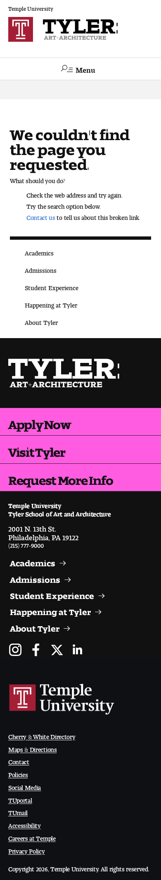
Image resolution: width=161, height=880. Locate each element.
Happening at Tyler (51, 303)
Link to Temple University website (62, 699)
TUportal (20, 799)
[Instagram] (15, 651)
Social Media (24, 786)
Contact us (40, 216)
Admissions (41, 269)
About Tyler (41, 321)
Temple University (30, 7)
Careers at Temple (32, 837)
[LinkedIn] (77, 651)
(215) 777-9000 (26, 543)
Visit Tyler (36, 449)
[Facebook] (36, 651)
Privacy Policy (26, 849)
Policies (18, 773)
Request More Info (60, 477)
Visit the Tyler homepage (64, 373)
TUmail (18, 811)
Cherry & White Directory (41, 735)
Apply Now (39, 421)
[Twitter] (57, 651)
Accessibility (24, 824)
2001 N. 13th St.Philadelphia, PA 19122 (43, 531)
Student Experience (51, 286)
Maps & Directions (32, 748)
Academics (39, 251)
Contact (18, 760)
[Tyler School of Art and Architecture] (80, 29)
